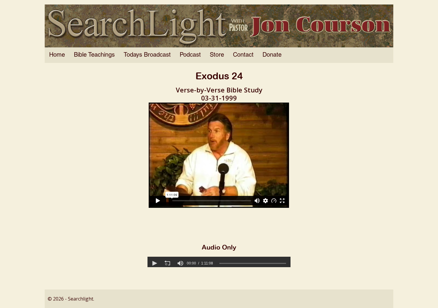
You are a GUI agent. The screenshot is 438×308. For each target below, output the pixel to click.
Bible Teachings (94, 55)
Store (217, 55)
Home (57, 55)
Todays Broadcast (147, 55)
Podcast (190, 55)
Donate (272, 55)
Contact (243, 55)
